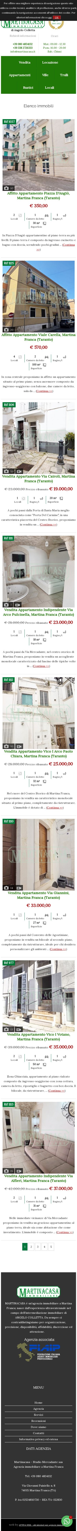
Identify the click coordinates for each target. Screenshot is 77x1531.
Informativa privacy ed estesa (38, 1439)
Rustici (28, 87)
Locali (49, 87)
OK (57, 17)
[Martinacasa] (23, 27)
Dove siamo (38, 1427)
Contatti (38, 1433)
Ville (45, 75)
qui (50, 17)
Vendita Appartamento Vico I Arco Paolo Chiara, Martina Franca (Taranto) (38, 753)
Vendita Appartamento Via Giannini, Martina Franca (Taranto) (38, 895)
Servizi (38, 1415)
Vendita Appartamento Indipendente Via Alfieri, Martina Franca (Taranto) (38, 1178)
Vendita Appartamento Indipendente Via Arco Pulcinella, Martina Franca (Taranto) (38, 612)
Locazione (50, 62)
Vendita (24, 62)
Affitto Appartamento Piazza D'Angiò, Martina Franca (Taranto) (38, 195)
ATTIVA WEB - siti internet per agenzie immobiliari (43, 1525)
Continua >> (44, 391)
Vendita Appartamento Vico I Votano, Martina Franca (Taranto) (38, 1036)
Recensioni (38, 1421)
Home (38, 1402)
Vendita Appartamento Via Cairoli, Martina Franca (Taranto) (38, 478)
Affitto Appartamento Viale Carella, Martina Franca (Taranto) (39, 337)
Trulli (64, 75)
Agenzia (38, 1408)
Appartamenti (19, 75)
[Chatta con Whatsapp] (67, 1526)
